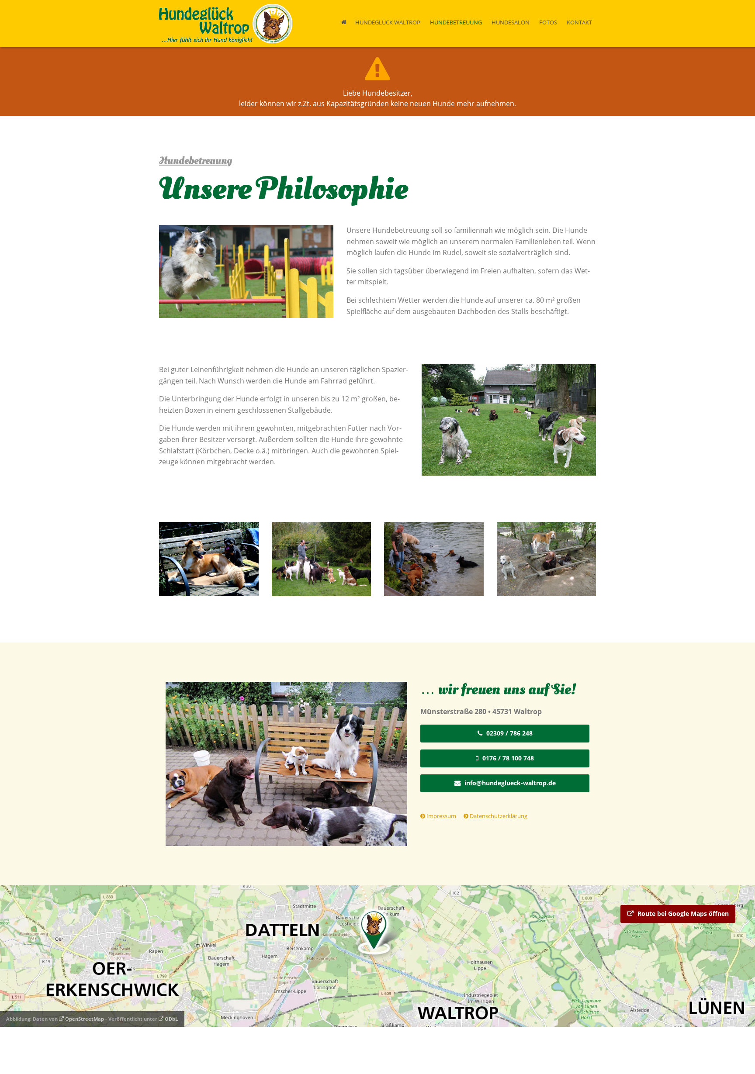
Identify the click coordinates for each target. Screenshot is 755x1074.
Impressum (440, 816)
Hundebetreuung (456, 22)
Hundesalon (511, 22)
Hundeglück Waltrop (387, 22)
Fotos (548, 22)
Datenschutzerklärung (497, 816)
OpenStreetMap (84, 1018)
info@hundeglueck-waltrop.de (509, 783)
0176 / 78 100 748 (507, 758)
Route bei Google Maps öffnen (682, 913)
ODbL (170, 1018)
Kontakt (579, 22)
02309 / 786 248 (509, 733)
